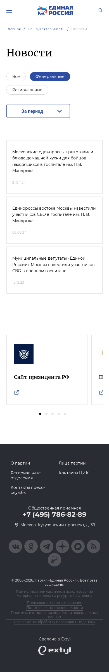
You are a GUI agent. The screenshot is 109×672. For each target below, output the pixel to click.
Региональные (27, 89)
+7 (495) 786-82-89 (54, 514)
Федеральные (50, 76)
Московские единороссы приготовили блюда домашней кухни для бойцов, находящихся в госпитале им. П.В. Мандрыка (52, 161)
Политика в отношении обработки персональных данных (54, 615)
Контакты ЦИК (74, 472)
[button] (40, 414)
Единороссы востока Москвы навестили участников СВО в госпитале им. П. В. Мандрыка (54, 214)
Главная (13, 29)
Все (16, 76)
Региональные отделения (26, 475)
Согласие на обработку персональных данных (54, 622)
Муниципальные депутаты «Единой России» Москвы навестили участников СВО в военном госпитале (53, 264)
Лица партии (72, 463)
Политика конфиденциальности (54, 608)
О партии (20, 463)
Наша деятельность (46, 29)
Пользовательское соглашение (54, 603)
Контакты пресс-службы (28, 490)
